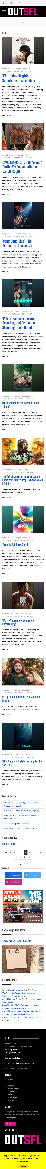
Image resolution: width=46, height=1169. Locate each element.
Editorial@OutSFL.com (13, 1050)
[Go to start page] (6, 852)
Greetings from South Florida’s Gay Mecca (20, 828)
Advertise (12, 1092)
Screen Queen (26, 69)
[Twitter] (11, 2)
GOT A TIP (10, 1124)
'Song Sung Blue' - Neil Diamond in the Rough (17, 243)
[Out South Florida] (23, 11)
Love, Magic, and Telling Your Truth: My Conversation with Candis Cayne (22, 167)
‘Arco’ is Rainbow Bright (15, 544)
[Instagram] (19, 2)
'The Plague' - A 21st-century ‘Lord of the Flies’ (22, 763)
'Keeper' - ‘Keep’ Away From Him (16, 824)
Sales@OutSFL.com (12, 1053)
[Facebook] (3, 2)
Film (26, 155)
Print (10, 1095)
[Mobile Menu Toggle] (4, 11)
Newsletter (12, 1098)
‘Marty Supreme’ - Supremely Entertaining (18, 622)
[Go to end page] (29, 857)
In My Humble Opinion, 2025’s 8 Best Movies (21, 698)
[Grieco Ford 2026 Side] (23, 906)
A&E (10, 1083)
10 (20, 857)
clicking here (12, 1118)
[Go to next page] (25, 857)
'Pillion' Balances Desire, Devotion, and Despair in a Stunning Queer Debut (19, 323)
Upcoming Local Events (17, 940)
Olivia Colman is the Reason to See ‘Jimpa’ (20, 405)
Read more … (7, 115)
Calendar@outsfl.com (13, 1058)
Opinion (11, 1086)
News (10, 1080)
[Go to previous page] (10, 852)
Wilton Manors (13, 1089)
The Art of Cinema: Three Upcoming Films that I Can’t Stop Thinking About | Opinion (22, 480)
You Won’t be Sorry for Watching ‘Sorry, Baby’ (21, 811)
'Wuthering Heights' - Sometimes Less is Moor (18, 78)
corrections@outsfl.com (24, 1063)
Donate (11, 1101)
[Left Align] (43, 1154)
